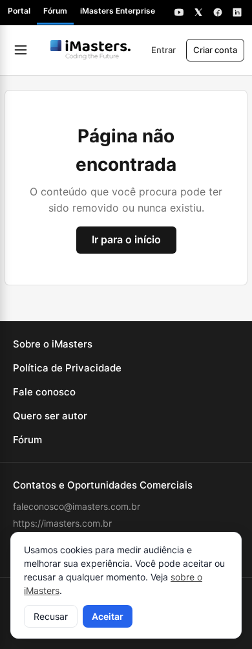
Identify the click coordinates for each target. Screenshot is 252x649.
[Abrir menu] (21, 50)
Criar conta (215, 50)
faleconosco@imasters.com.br (76, 506)
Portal (19, 11)
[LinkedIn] (237, 12)
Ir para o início (126, 239)
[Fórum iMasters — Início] (90, 50)
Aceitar (107, 616)
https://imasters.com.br (62, 523)
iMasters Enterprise (117, 11)
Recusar (51, 616)
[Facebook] (218, 12)
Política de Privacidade (67, 368)
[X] (198, 12)
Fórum (55, 11)
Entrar (163, 50)
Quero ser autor (50, 416)
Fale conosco (44, 392)
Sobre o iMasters (52, 344)
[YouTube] (179, 12)
